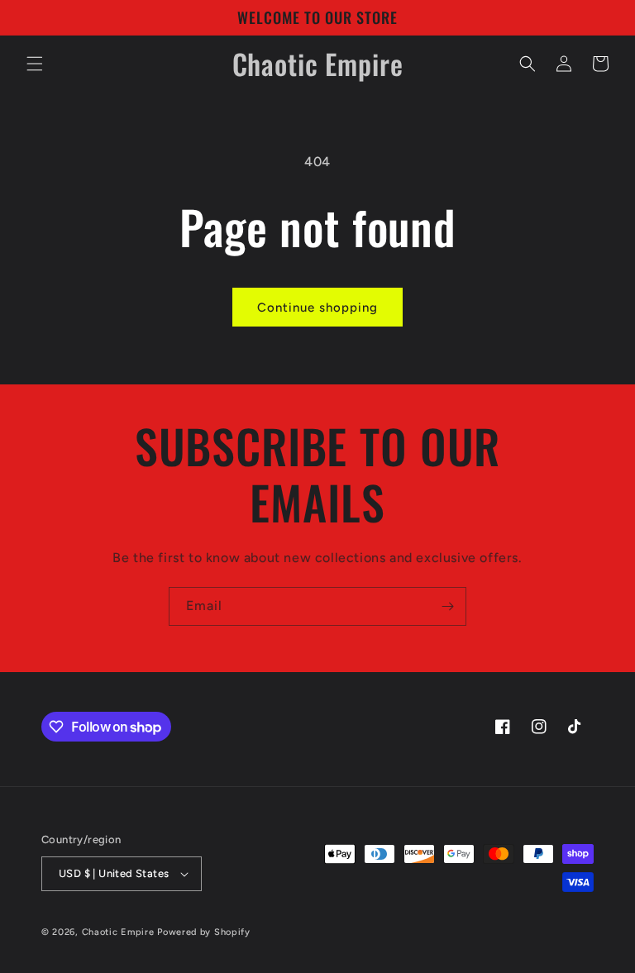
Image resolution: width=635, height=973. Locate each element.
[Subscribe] (447, 606)
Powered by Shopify (204, 932)
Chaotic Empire (118, 932)
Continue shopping (317, 307)
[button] (35, 63)
